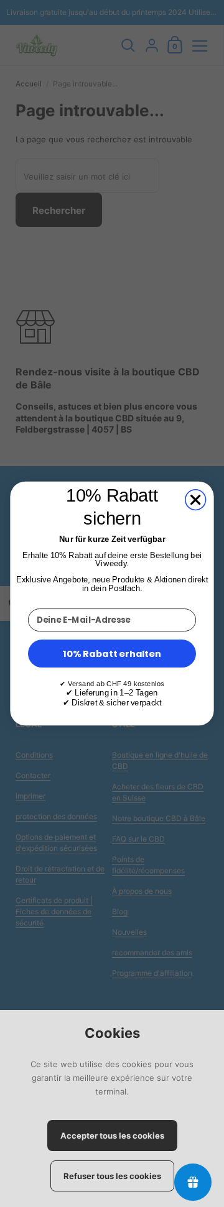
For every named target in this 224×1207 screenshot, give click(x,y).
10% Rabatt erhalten (112, 653)
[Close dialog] (195, 500)
